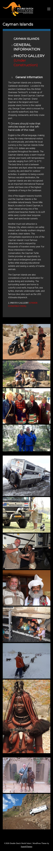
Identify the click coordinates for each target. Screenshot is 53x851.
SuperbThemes (26, 847)
